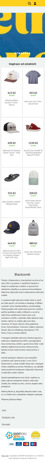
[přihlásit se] (35, 3)
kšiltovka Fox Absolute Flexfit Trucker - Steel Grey (11, 152)
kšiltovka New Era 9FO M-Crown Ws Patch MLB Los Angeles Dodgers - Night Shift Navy (12, 254)
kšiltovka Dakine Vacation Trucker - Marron (12, 102)
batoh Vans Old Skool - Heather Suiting (33, 253)
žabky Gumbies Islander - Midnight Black (11, 203)
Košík (41, 3)
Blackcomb (16, 3)
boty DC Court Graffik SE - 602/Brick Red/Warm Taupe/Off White (33, 152)
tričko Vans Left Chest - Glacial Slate (33, 102)
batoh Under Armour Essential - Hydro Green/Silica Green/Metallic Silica (33, 204)
